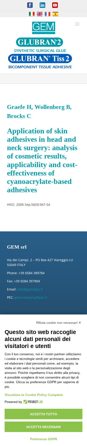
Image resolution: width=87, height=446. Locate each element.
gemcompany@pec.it (31, 297)
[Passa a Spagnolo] (55, 14)
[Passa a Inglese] (40, 14)
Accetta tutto (43, 414)
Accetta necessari (43, 427)
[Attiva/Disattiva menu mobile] (77, 24)
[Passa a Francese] (48, 14)
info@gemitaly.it (30, 289)
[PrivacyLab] (32, 401)
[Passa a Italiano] (32, 14)
